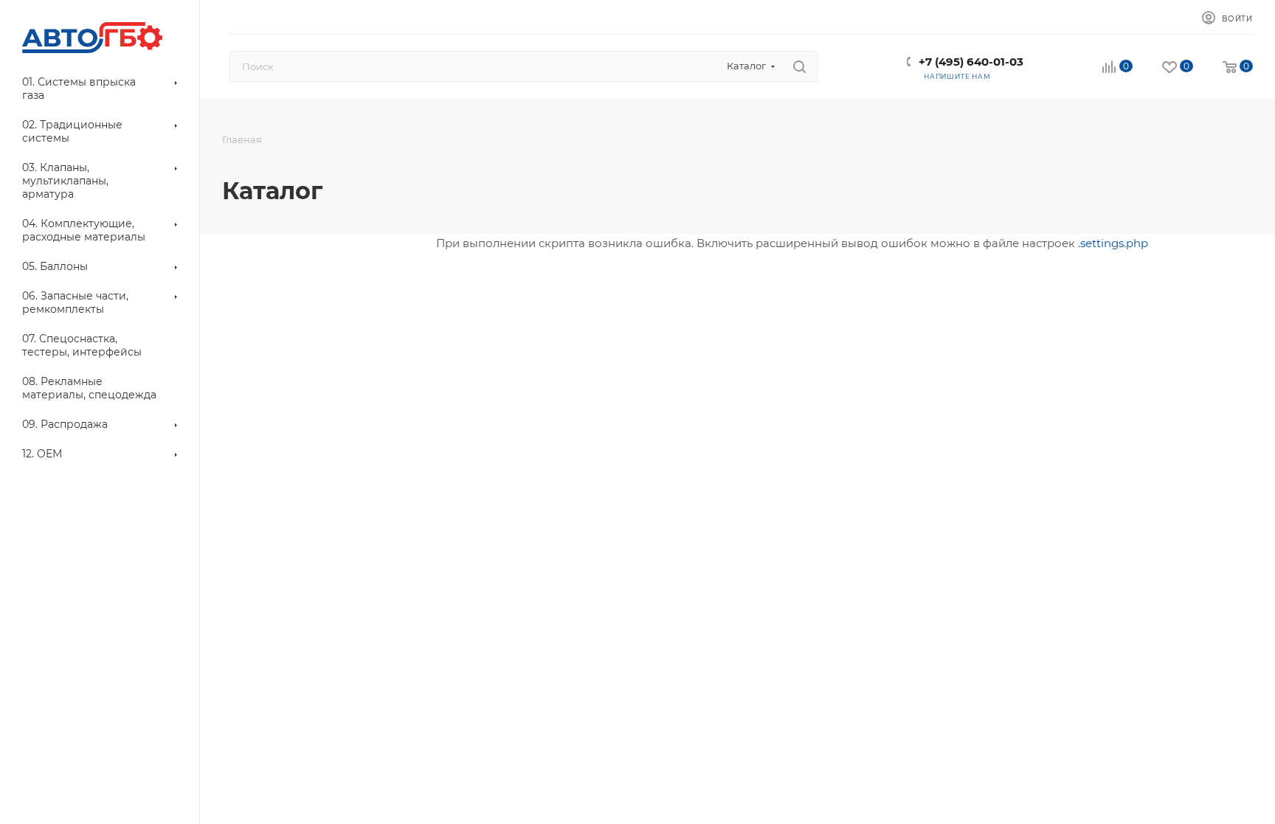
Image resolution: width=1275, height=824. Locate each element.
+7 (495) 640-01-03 (971, 62)
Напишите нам (957, 76)
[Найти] (799, 66)
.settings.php (1113, 243)
